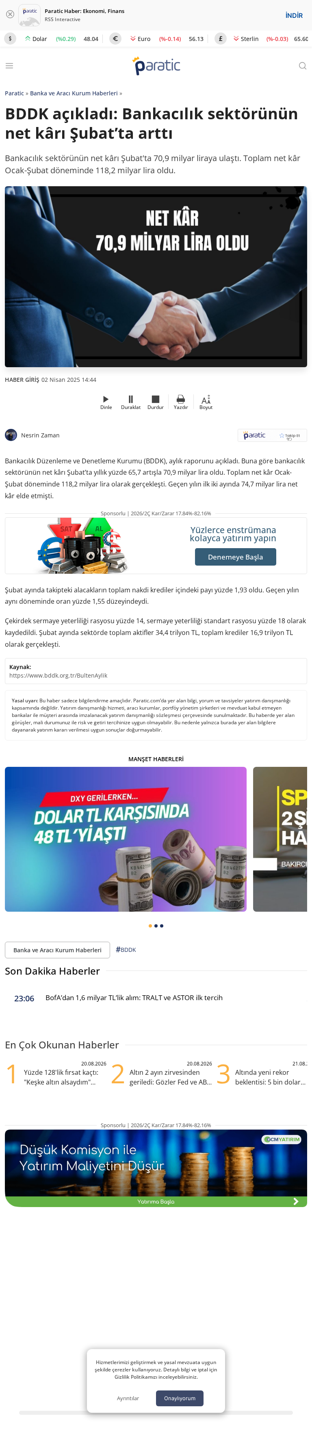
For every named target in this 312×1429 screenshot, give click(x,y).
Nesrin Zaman (40, 435)
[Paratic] (156, 66)
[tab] (150, 926)
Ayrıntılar (128, 1398)
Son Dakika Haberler (52, 970)
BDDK (126, 949)
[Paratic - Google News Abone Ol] (272, 438)
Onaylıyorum (179, 1398)
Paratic (14, 93)
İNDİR (294, 15)
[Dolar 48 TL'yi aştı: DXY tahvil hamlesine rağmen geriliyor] (126, 839)
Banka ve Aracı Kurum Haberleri (74, 93)
